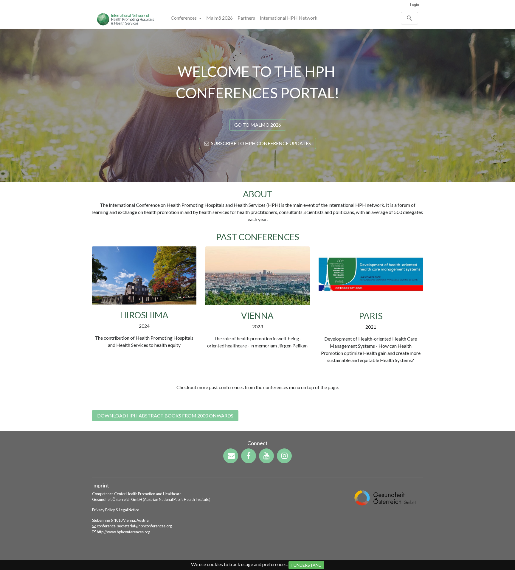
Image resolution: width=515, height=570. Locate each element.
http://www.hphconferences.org (123, 531)
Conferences (184, 18)
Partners (246, 18)
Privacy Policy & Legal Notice (115, 509)
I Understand (306, 565)
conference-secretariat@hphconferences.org (134, 526)
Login (414, 4)
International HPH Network (288, 18)
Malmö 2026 (219, 18)
